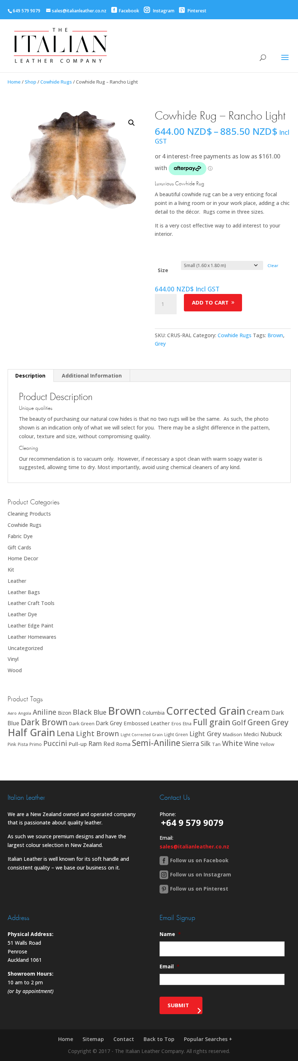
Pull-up (78, 743)
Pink (12, 744)
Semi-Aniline (156, 743)
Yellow (267, 744)
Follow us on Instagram (200, 874)
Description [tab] (30, 375)
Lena (65, 733)
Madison (232, 734)
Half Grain (31, 732)
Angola (24, 713)
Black (82, 712)
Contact (123, 1039)
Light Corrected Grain (142, 734)
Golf (239, 722)
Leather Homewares (32, 636)
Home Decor (23, 558)
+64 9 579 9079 (192, 822)
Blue (99, 712)
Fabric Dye (20, 536)
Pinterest (196, 11)
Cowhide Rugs (56, 81)
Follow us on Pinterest (199, 888)
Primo (35, 744)
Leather (17, 580)
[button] (131, 122)
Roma (123, 744)
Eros (176, 723)
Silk (205, 743)
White (232, 743)
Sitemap (93, 1039)
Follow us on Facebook (199, 860)
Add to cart (210, 302)
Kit (11, 569)
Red (108, 743)
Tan (216, 744)
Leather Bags (24, 592)
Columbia (153, 712)
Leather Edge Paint (30, 625)
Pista (23, 744)
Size (163, 270)
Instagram (163, 11)
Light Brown (97, 733)
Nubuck (271, 734)
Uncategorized (25, 648)
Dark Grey (109, 723)
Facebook (129, 11)
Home (14, 81)
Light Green (176, 734)
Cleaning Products (29, 513)
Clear (272, 265)
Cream (258, 712)
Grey (160, 343)
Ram (95, 743)
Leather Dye (22, 614)
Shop (30, 81)
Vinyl (13, 658)
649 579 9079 (26, 11)
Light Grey (205, 733)
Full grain (211, 722)
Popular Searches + (208, 1039)
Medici (251, 734)
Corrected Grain (205, 710)
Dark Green (81, 723)
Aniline (44, 712)
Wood (15, 670)
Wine (251, 743)
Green (258, 722)
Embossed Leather (147, 723)
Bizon (64, 712)
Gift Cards (19, 547)
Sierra (190, 743)
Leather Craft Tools (31, 603)
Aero (12, 713)
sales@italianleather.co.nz (194, 846)
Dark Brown (44, 722)
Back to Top (159, 1039)
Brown (275, 335)
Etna (187, 724)
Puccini (55, 743)
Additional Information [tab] (92, 375)
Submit (178, 1005)
